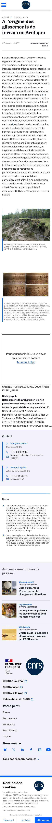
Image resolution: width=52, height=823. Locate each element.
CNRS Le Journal (13, 681)
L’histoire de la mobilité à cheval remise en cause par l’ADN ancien (26, 634)
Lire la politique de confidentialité (16, 810)
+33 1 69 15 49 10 (19, 452)
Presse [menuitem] (6, 712)
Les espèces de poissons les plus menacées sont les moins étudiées (26, 612)
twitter (14, 749)
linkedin (22, 749)
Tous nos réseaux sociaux (14, 759)
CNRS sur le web (13, 693)
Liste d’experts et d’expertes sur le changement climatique (26, 589)
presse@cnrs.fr (17, 479)
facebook (31, 749)
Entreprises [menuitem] (9, 724)
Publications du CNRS (16, 699)
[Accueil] (26, 5)
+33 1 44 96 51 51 (19, 476)
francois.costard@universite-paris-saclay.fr (27, 456)
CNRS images (11, 687)
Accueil (6, 17)
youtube (48, 749)
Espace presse (20, 17)
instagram (40, 749)
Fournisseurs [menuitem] (10, 730)
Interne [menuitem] (7, 736)
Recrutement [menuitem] (10, 718)
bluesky (5, 749)
